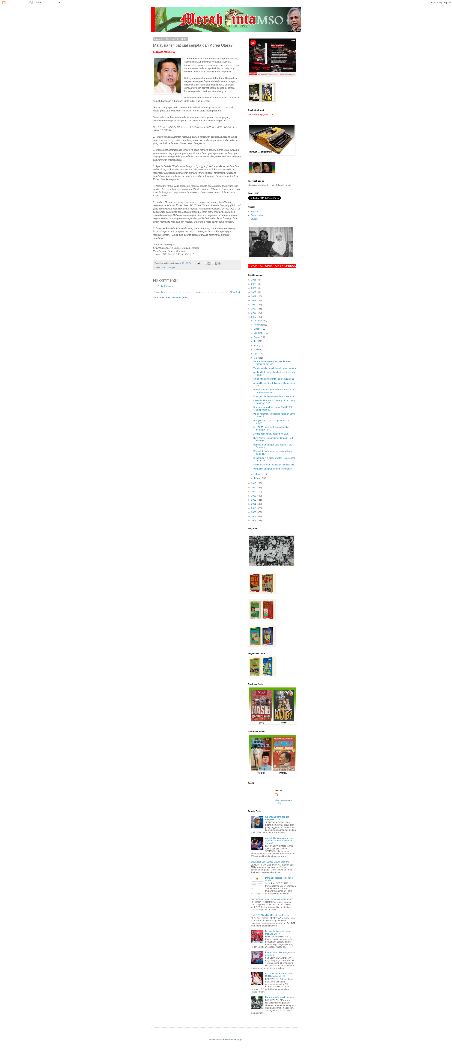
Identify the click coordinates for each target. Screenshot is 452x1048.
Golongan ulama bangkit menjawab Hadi (277, 818)
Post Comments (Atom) (177, 297)
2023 (254, 292)
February (258, 474)
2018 (254, 313)
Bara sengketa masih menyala (279, 997)
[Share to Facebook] (216, 263)
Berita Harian (257, 215)
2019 (254, 309)
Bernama (255, 211)
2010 (254, 508)
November (259, 325)
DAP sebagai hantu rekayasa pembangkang (272, 899)
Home (197, 292)
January (258, 478)
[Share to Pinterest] (219, 263)
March (257, 358)
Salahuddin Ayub (168, 267)
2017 (254, 317)
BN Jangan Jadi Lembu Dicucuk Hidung (270, 862)
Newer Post (159, 292)
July (256, 341)
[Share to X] (212, 263)
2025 (254, 284)
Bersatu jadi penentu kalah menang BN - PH (278, 932)
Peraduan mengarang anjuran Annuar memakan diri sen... (271, 362)
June (256, 345)
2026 (254, 280)
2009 (254, 512)
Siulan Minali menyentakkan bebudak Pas (273, 379)
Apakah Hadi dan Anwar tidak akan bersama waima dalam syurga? (279, 841)
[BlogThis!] (209, 263)
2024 (254, 288)
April (256, 353)
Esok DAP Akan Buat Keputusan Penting (270, 915)
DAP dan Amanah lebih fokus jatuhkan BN (273, 465)
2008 (254, 516)
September (259, 333)
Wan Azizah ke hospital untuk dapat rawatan (274, 368)
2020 (254, 304)
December (259, 320)
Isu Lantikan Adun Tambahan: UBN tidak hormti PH (279, 974)
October (258, 329)
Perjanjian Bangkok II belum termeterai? (272, 469)
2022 (254, 296)
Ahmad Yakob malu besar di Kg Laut (270, 434)
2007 (254, 520)
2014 (254, 491)
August (257, 337)
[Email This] (206, 263)
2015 (254, 487)
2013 (254, 496)
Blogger (239, 1039)
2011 (254, 504)
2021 (254, 300)
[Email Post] (198, 263)
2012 (254, 500)
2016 (254, 483)
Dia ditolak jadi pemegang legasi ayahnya (273, 396)
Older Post (235, 292)
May (256, 349)
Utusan (254, 219)
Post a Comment (165, 286)
